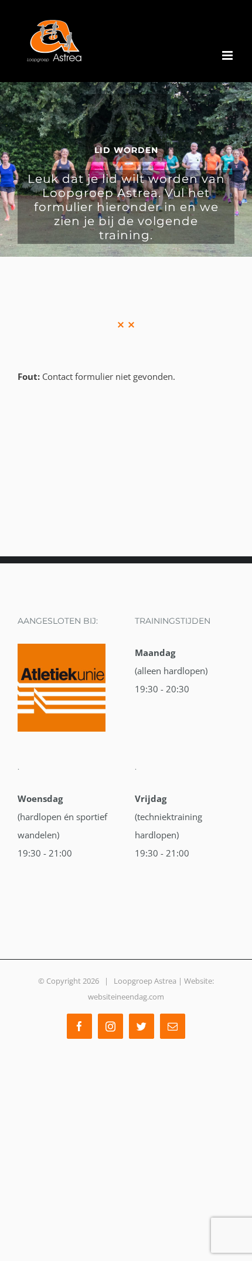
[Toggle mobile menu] (228, 55)
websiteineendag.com (126, 996)
